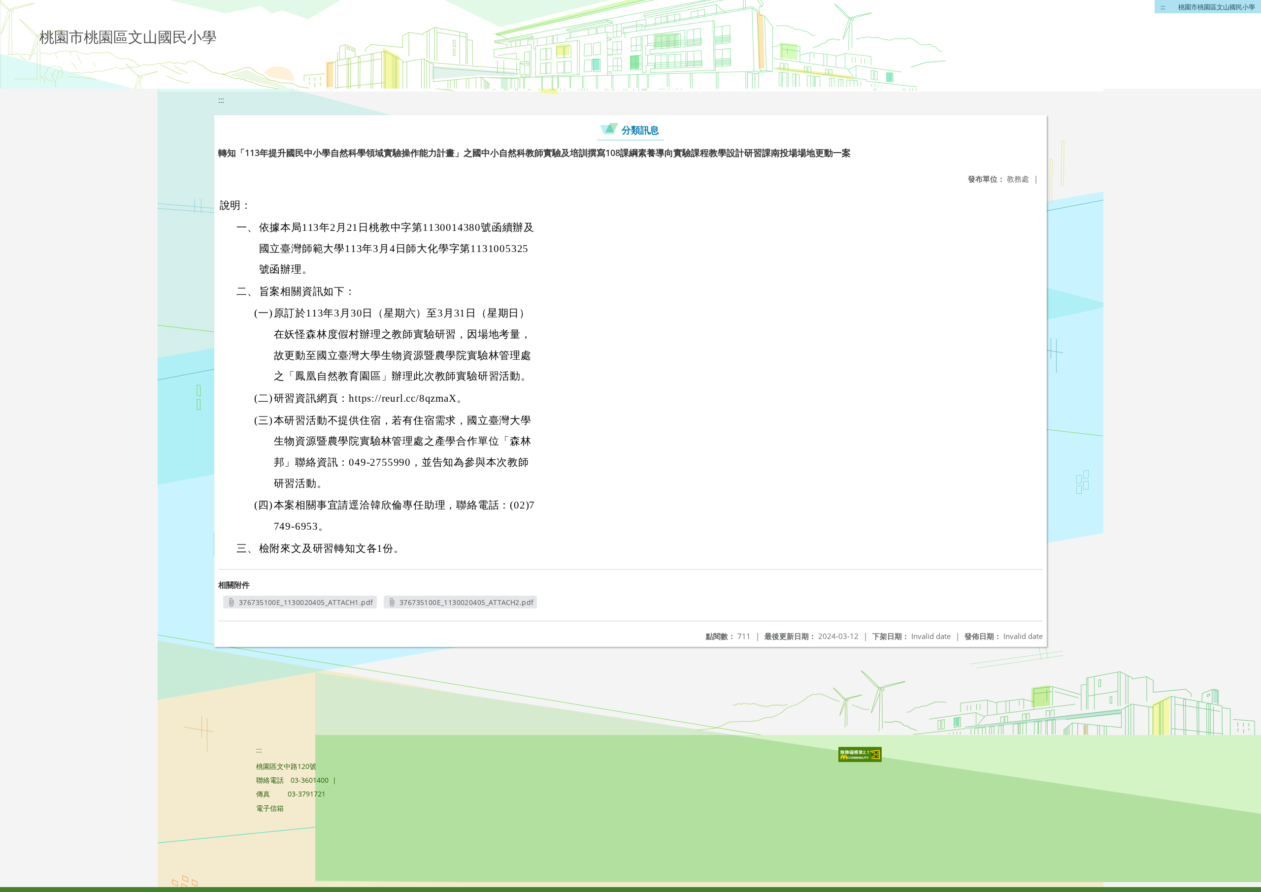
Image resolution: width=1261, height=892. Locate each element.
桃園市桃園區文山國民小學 (1216, 6)
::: (1163, 6)
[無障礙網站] (861, 759)
